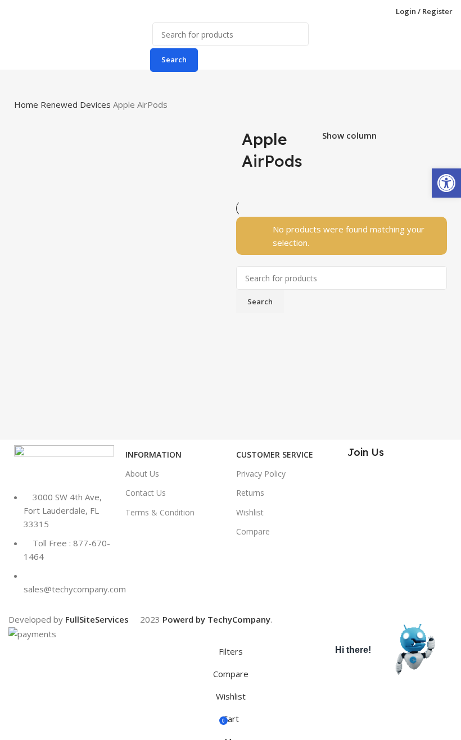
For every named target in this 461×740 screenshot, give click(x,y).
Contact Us (145, 492)
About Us (142, 473)
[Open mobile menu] (13, 11)
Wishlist (250, 512)
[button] (446, 183)
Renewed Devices (76, 104)
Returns (250, 492)
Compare (253, 531)
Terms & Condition (160, 512)
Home (27, 104)
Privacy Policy (261, 473)
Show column (349, 136)
